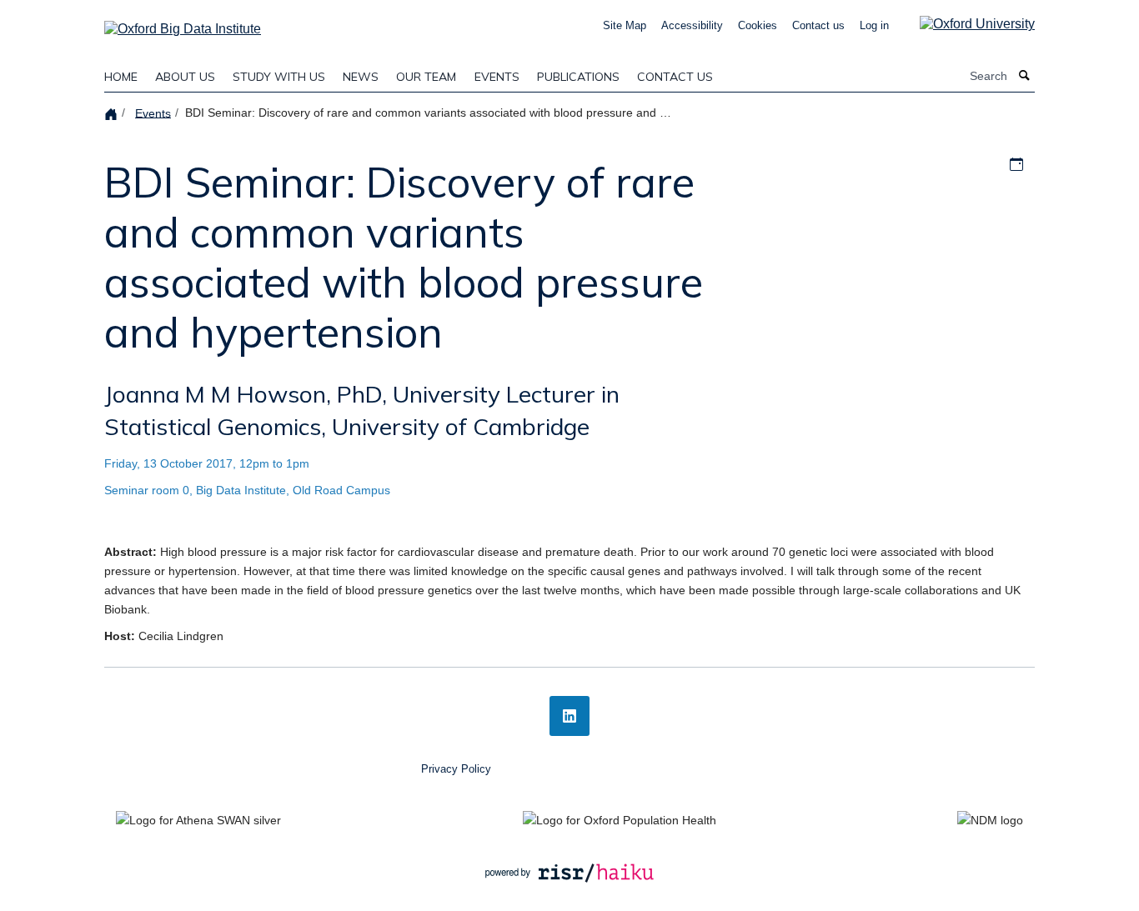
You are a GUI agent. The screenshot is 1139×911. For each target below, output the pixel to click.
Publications (578, 76)
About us (185, 76)
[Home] (113, 113)
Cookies (757, 25)
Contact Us (675, 76)
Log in (874, 25)
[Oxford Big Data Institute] (182, 24)
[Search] (1025, 76)
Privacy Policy (456, 769)
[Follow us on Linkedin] (569, 716)
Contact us (818, 25)
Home (121, 76)
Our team (426, 76)
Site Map (624, 25)
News (361, 76)
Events (496, 76)
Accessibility (692, 25)
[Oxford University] (965, 24)
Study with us (279, 76)
